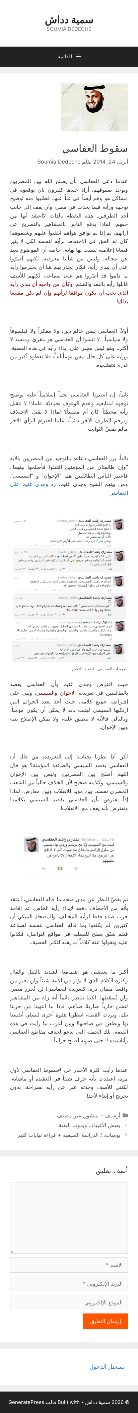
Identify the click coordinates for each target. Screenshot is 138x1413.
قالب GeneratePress (32, 1402)
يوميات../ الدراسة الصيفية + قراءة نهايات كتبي (68, 1134)
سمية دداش (69, 19)
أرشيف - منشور (102, 1115)
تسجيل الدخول (107, 1366)
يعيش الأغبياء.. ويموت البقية (89, 1125)
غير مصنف (69, 1115)
